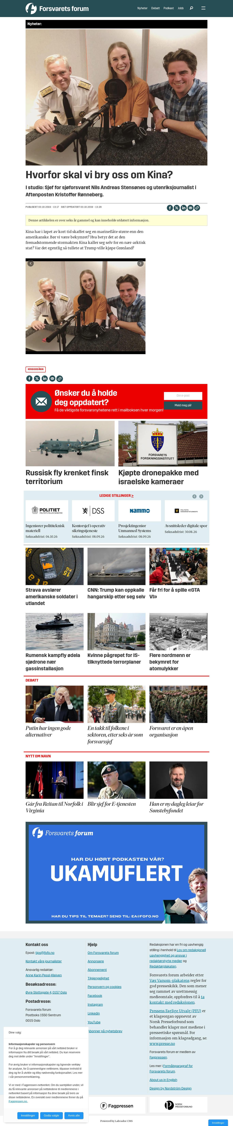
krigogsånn (36, 369)
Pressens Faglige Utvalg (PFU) (175, 1011)
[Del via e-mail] (190, 207)
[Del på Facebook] (169, 207)
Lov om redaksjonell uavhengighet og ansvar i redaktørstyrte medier (178, 956)
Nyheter (142, 8)
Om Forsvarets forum (103, 953)
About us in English (163, 1080)
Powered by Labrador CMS (116, 1121)
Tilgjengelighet (98, 978)
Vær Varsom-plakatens (170, 980)
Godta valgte (51, 1115)
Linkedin (94, 1013)
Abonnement (97, 970)
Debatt (155, 8)
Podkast (169, 8)
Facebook (95, 996)
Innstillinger (218, 1122)
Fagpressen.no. (18, 1101)
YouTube (94, 1022)
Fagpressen (158, 1057)
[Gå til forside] (57, 8)
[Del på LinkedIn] (183, 207)
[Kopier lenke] (197, 208)
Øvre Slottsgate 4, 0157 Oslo (46, 992)
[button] (195, 496)
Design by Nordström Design (171, 1088)
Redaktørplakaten (163, 966)
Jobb (181, 8)
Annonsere (96, 961)
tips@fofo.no (44, 953)
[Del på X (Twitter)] (176, 207)
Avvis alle (74, 1115)
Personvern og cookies (104, 987)
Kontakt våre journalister (44, 961)
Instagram (95, 1005)
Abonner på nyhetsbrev (105, 1031)
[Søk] (191, 8)
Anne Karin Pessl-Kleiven (44, 975)
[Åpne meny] (203, 8)
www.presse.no (162, 1043)
